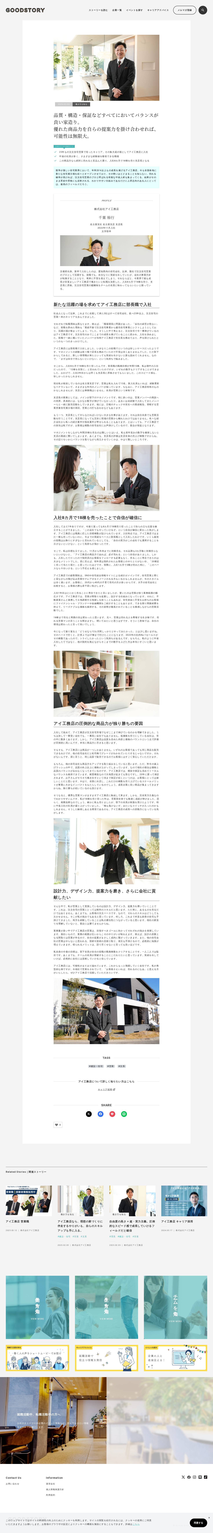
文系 (84, 1236)
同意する (198, 1522)
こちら (136, 1524)
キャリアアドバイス (158, 10)
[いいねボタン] (56, 1125)
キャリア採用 (105, 1089)
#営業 (110, 1066)
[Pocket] (112, 1114)
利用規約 (50, 1495)
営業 (76, 1236)
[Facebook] (100, 1114)
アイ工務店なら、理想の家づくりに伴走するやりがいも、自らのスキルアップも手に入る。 (80, 1226)
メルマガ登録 (185, 10)
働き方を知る (81, 104)
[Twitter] (89, 1114)
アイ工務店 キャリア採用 (177, 1221)
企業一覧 (117, 10)
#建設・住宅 (96, 1066)
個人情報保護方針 (55, 1489)
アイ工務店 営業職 (17, 1221)
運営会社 (50, 1484)
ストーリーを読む (98, 10)
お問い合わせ (12, 1484)
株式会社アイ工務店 (106, 208)
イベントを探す (134, 10)
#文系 (122, 1066)
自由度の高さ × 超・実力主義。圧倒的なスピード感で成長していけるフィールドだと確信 (132, 1226)
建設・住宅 (65, 1236)
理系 (113, 1236)
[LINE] (124, 1114)
